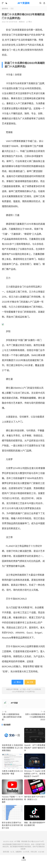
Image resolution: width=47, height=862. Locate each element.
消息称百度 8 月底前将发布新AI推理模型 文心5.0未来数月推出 (12, 747)
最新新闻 (5, 9)
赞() (29, 22)
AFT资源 (14, 703)
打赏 (30, 682)
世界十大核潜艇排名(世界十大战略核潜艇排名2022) (35, 717)
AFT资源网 (24, 3)
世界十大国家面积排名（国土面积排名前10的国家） (11, 717)
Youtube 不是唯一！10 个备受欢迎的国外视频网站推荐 (12, 799)
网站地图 (24, 841)
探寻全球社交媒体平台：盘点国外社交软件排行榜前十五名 (12, 825)
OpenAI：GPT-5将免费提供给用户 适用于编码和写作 (34, 747)
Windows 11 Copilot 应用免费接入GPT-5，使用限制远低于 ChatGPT (34, 773)
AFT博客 (23, 689)
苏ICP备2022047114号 (36, 841)
